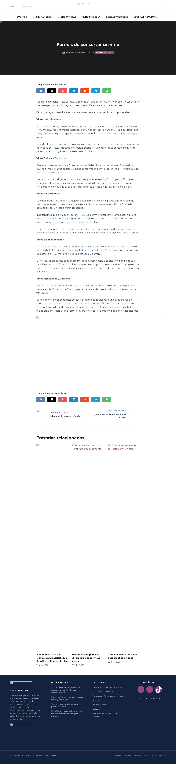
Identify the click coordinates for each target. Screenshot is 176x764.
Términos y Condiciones (123, 755)
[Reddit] (84, 90)
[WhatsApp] (106, 90)
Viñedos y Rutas (67, 17)
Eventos (22, 17)
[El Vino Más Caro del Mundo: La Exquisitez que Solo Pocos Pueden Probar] (52, 547)
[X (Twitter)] (51, 90)
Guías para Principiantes (104, 691)
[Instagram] (149, 689)
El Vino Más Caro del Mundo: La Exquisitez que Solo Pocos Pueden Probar (52, 658)
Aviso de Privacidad (159, 755)
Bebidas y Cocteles (117, 17)
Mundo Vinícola (91, 17)
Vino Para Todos (42, 17)
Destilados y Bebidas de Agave (107, 687)
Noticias (96, 700)
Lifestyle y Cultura (145, 17)
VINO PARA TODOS (104, 52)
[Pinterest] (62, 90)
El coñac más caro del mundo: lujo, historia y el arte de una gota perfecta (67, 713)
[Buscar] (166, 7)
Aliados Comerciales (142, 755)
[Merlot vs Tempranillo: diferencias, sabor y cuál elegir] (88, 547)
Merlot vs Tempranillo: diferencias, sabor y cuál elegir (86, 658)
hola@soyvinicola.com (150, 698)
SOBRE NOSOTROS (19, 690)
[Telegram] (95, 90)
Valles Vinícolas (99, 705)
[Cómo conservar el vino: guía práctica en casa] (124, 547)
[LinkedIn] (73, 90)
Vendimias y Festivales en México (108, 696)
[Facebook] (40, 90)
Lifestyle (96, 709)
